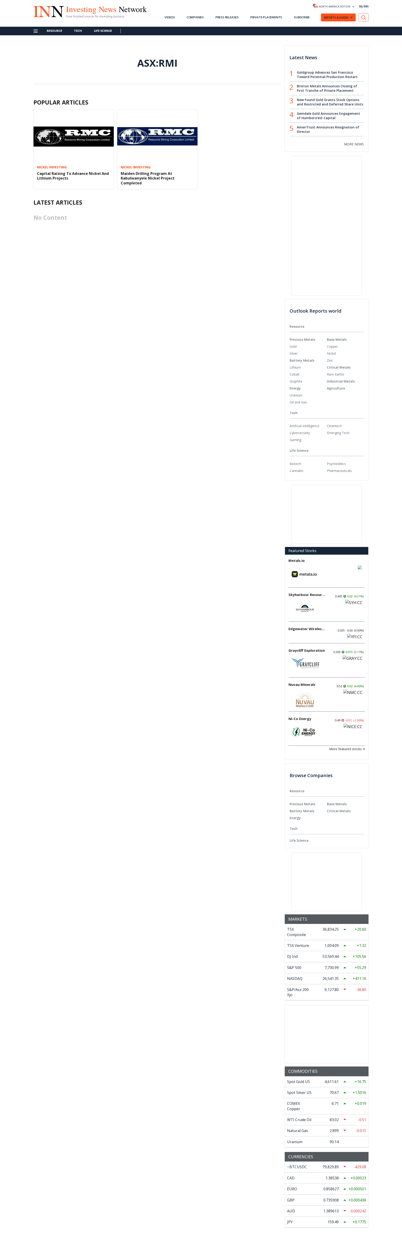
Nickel (331, 353)
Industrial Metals (341, 381)
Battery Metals (302, 360)
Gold (293, 346)
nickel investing (52, 167)
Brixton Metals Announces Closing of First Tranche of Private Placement (327, 88)
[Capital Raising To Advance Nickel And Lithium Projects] (74, 136)
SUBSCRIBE (301, 17)
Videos (169, 17)
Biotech (295, 463)
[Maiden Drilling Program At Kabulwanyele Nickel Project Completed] (157, 136)
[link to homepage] (46, 11)
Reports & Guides (336, 18)
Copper (332, 346)
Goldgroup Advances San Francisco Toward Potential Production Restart (327, 74)
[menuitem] (308, 346)
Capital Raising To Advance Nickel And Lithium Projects (73, 176)
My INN (363, 6)
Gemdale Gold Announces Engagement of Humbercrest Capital (328, 115)
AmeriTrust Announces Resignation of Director (328, 129)
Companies (195, 17)
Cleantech (334, 426)
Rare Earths (335, 374)
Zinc (330, 360)
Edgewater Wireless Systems (307, 628)
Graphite (296, 381)
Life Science (103, 31)
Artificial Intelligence (304, 426)
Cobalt (294, 374)
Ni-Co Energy (299, 718)
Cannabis (296, 470)
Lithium (295, 367)
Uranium (296, 395)
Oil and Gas (298, 402)
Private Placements (266, 17)
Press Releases (227, 17)
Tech (78, 31)
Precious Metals (302, 339)
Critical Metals (339, 367)
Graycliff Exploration (306, 650)
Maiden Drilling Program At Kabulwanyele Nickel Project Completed (147, 178)
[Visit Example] (363, 17)
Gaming (295, 440)
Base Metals (337, 339)
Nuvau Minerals (301, 684)
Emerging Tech (338, 433)
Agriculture (336, 388)
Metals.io (296, 560)
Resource (54, 31)
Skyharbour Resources (307, 594)
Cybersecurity (300, 433)
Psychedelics (336, 463)
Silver (294, 353)
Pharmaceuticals (339, 470)
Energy (295, 388)
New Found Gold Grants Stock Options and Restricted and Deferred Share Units (330, 102)
